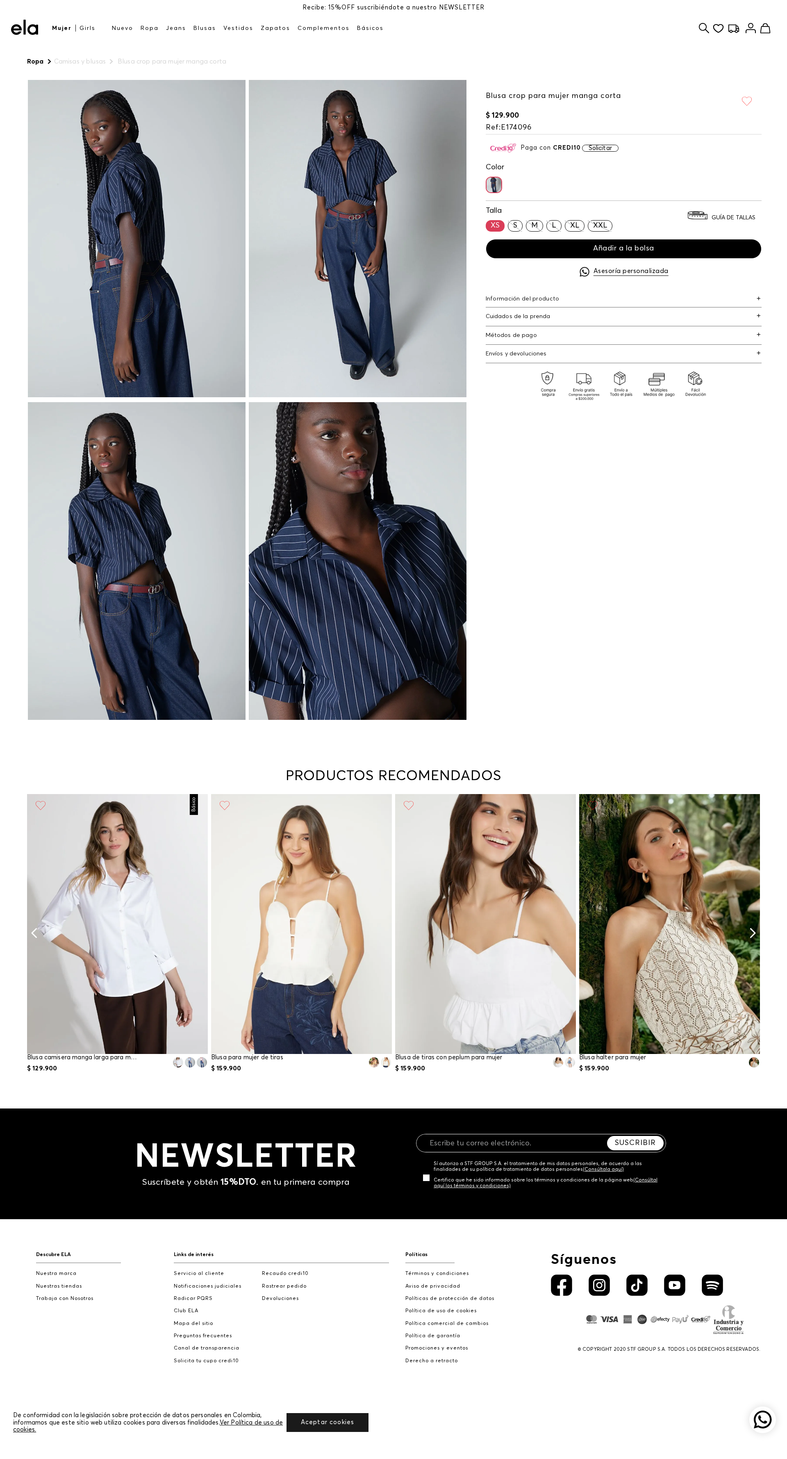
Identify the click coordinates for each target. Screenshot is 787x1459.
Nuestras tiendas (59, 1286)
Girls (88, 28)
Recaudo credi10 (285, 1273)
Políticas (416, 1254)
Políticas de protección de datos (449, 1298)
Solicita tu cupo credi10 (206, 1360)
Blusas (204, 28)
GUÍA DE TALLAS (733, 218)
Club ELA (186, 1310)
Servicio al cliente (199, 1273)
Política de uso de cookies (441, 1310)
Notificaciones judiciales (207, 1286)
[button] (494, 185)
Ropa (150, 28)
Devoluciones (280, 1298)
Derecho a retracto (431, 1360)
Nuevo (122, 28)
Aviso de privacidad (432, 1286)
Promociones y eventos (436, 1348)
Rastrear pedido (284, 1286)
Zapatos (275, 28)
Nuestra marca (56, 1273)
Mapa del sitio (193, 1323)
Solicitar (600, 148)
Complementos (324, 28)
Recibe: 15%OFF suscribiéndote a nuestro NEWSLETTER (393, 8)
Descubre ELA (53, 1254)
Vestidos (238, 28)
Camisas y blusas (80, 61)
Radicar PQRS (193, 1298)
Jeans (176, 28)
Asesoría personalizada (631, 271)
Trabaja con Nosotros (64, 1298)
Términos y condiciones (437, 1273)
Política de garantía (432, 1335)
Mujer (62, 28)
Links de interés (194, 1254)
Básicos (370, 28)
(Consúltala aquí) (603, 1169)
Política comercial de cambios (447, 1323)
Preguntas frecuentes (203, 1335)
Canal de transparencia (206, 1348)
